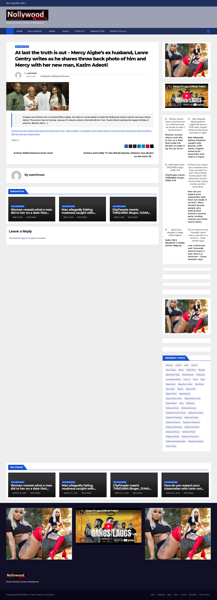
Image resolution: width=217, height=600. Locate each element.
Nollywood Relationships (175, 441)
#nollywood (45, 76)
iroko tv (187, 379)
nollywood (190, 403)
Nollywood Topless (195, 441)
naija (203, 379)
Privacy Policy (118, 31)
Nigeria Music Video (192, 398)
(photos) (169, 365)
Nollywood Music (172, 432)
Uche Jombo (171, 446)
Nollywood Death (191, 418)
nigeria (180, 389)
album (181, 370)
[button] (204, 31)
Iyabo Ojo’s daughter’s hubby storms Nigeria (175, 243)
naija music (170, 384)
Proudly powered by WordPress (18, 595)
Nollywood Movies (192, 427)
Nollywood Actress (189, 408)
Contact (80, 31)
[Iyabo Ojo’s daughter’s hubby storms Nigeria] (175, 232)
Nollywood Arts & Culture (176, 413)
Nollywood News (22, 46)
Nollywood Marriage (174, 427)
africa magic (171, 370)
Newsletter (97, 31)
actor (186, 365)
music (195, 379)
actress (194, 365)
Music (66, 31)
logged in (24, 238)
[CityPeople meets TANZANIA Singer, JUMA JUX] (175, 167)
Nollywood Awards (195, 413)
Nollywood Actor (172, 408)
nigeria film (191, 389)
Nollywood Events (173, 422)
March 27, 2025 (71, 493)
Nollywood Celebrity (174, 418)
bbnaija (202, 370)
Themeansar (49, 595)
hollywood (200, 375)
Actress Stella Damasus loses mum (33, 153)
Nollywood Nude (172, 437)
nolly (181, 403)
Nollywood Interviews (191, 422)
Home (19, 31)
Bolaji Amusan (188, 375)
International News (173, 379)
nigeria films (171, 394)
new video (170, 389)
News (52, 31)
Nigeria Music (184, 394)
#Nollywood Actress (60, 76)
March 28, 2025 (20, 493)
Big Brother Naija (172, 375)
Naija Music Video (185, 384)
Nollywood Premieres (190, 437)
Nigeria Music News (174, 398)
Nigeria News (171, 403)
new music (199, 384)
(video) (178, 365)
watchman (32, 73)
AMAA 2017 (191, 370)
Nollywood (35, 31)
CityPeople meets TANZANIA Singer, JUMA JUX (130, 213)
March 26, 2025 (173, 493)
